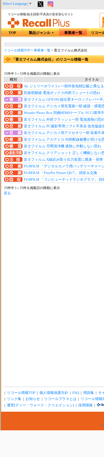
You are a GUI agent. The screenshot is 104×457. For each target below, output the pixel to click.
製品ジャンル (41, 33)
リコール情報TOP (17, 50)
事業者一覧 (73, 33)
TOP (12, 33)
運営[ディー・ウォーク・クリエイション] (40, 405)
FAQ (75, 393)
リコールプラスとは (60, 399)
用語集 (88, 393)
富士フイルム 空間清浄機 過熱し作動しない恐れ (62, 146)
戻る (7, 193)
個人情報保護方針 (53, 393)
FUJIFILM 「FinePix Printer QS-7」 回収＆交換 (60, 173)
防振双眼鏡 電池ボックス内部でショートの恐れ (62, 93)
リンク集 (14, 399)
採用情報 (85, 405)
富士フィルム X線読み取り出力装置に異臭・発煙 (63, 160)
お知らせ (33, 399)
